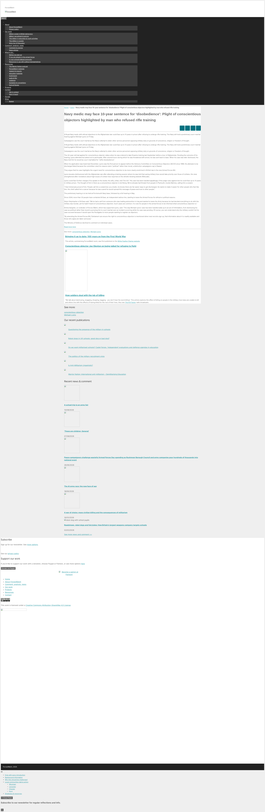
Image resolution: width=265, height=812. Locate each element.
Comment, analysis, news (14, 46)
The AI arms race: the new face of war (80, 486)
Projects (8, 87)
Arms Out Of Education (17, 43)
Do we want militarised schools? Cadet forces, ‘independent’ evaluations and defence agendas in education (113, 347)
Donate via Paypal (8, 568)
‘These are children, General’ (76, 431)
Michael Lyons (95, 232)
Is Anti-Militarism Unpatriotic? (80, 365)
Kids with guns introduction (15, 775)
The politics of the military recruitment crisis (86, 356)
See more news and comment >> (78, 534)
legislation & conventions (17, 83)
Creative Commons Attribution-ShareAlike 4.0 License (48, 605)
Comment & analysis (16, 48)
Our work (8, 32)
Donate (7, 97)
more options (32, 545)
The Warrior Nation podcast (18, 66)
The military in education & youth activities (23, 38)
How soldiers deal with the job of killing (84, 295)
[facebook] (182, 128)
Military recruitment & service (19, 36)
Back (11, 791)
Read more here (70, 227)
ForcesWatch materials (16, 69)
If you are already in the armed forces (22, 57)
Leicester (12, 787)
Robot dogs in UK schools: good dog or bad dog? (88, 338)
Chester (12, 789)
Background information (14, 777)
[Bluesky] (187, 128)
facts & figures (14, 85)
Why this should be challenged (16, 780)
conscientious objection (81, 232)
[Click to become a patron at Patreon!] (69, 575)
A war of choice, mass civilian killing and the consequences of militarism (95, 513)
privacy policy (13, 554)
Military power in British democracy (21, 34)
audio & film (13, 78)
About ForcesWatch (15, 27)
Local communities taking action (16, 782)
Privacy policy (14, 29)
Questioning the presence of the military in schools (89, 329)
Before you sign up (15, 55)
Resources (9, 64)
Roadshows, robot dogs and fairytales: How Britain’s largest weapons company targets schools (105, 525)
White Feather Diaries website (129, 241)
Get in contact (14, 92)
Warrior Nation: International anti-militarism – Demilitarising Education (97, 374)
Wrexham (12, 784)
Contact (8, 90)
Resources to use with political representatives (24, 62)
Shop (7, 99)
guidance (12, 80)
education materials (15, 73)
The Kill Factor (130, 302)
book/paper (13, 76)
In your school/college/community (20, 59)
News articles (13, 50)
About (7, 25)
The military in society (16, 41)
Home (66, 108)
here (83, 564)
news (72, 108)
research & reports (15, 71)
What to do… (9, 52)
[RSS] (198, 128)
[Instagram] (193, 128)
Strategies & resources (13, 794)
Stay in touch (13, 94)
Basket (11, 101)
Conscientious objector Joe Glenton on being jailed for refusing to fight (100, 246)
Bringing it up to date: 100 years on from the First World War (95, 236)
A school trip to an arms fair (76, 405)
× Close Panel (7, 798)
